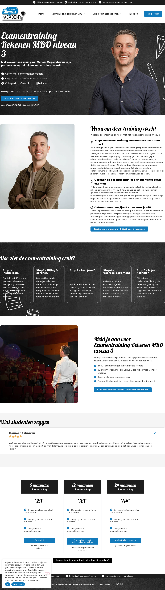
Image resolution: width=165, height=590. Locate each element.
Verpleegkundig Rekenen (106, 13)
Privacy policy (104, 584)
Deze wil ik (39, 540)
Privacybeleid (18, 584)
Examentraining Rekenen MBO (67, 13)
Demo (41, 13)
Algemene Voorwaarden (84, 584)
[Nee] (47, 573)
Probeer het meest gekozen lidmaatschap (82, 541)
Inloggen (133, 13)
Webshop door (56, 584)
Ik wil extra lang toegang (125, 540)
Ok (7, 584)
